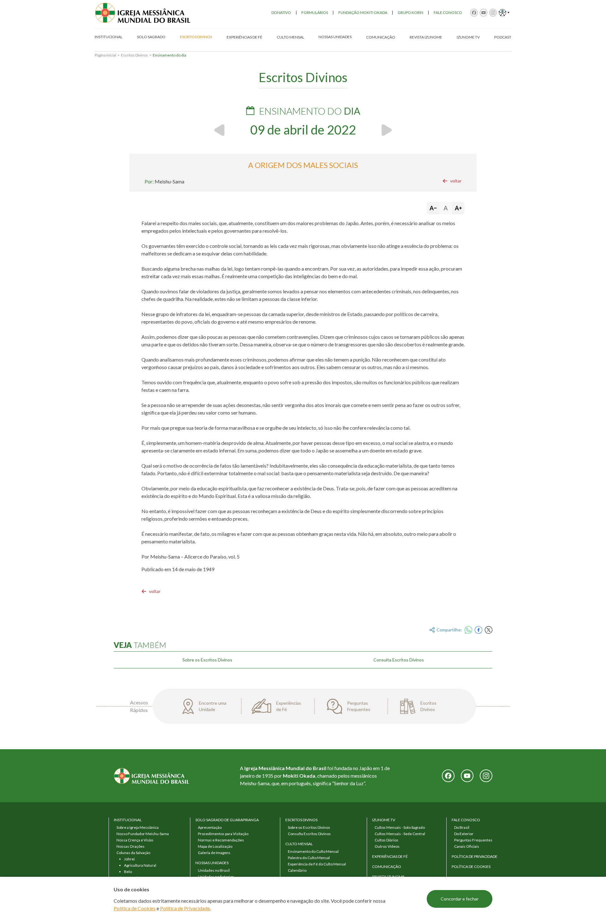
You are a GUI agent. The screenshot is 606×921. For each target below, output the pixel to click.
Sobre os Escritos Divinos (207, 659)
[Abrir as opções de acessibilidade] (504, 12)
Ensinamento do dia (169, 55)
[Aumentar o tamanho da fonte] (458, 208)
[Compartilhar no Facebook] (478, 630)
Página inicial (105, 55)
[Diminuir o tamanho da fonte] (433, 208)
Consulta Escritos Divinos (398, 659)
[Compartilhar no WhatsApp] (468, 630)
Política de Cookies (135, 908)
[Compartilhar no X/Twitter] (488, 630)
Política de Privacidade (185, 908)
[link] (452, 181)
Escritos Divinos (134, 55)
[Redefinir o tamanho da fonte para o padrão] (445, 208)
